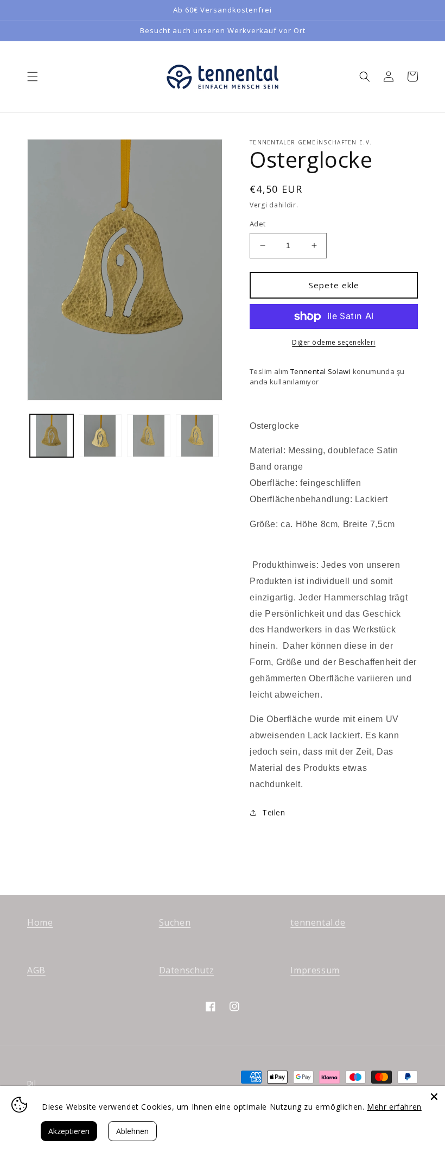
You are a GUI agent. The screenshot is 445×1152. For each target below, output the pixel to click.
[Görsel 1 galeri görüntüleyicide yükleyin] (51, 436)
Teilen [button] (273, 812)
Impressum (314, 970)
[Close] (434, 1096)
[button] (32, 76)
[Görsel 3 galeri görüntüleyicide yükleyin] (148, 436)
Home (40, 922)
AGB (36, 970)
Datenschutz (186, 970)
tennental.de (317, 922)
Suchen (175, 922)
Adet (258, 224)
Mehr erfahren (394, 1107)
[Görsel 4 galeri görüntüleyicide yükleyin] (197, 436)
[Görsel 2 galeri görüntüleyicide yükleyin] (100, 436)
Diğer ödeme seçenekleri (334, 342)
